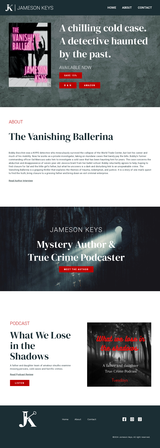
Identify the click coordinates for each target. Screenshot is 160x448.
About (127, 7)
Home (111, 7)
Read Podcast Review (21, 374)
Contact (145, 7)
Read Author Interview (21, 180)
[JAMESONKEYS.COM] (29, 7)
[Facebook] (124, 419)
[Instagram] (132, 419)
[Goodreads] (140, 419)
